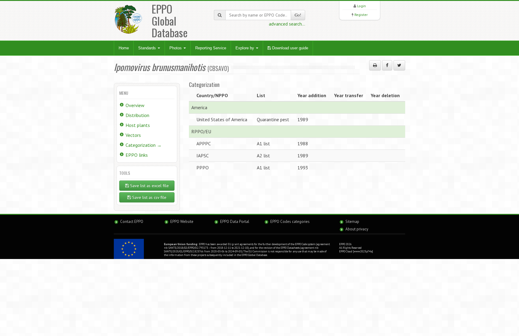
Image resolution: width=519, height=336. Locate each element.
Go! (298, 15)
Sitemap (352, 221)
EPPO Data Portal (234, 221)
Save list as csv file (148, 197)
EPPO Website (181, 221)
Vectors (133, 135)
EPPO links (137, 155)
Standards (147, 48)
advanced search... (287, 24)
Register (361, 14)
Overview (135, 105)
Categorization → (144, 145)
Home (124, 48)
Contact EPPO (131, 221)
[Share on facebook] (387, 65)
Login (361, 6)
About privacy (356, 229)
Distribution (137, 115)
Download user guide (289, 48)
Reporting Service (210, 48)
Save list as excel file (149, 185)
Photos (176, 48)
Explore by (245, 48)
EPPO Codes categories (290, 221)
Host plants (138, 125)
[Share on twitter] (399, 65)
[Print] (375, 65)
